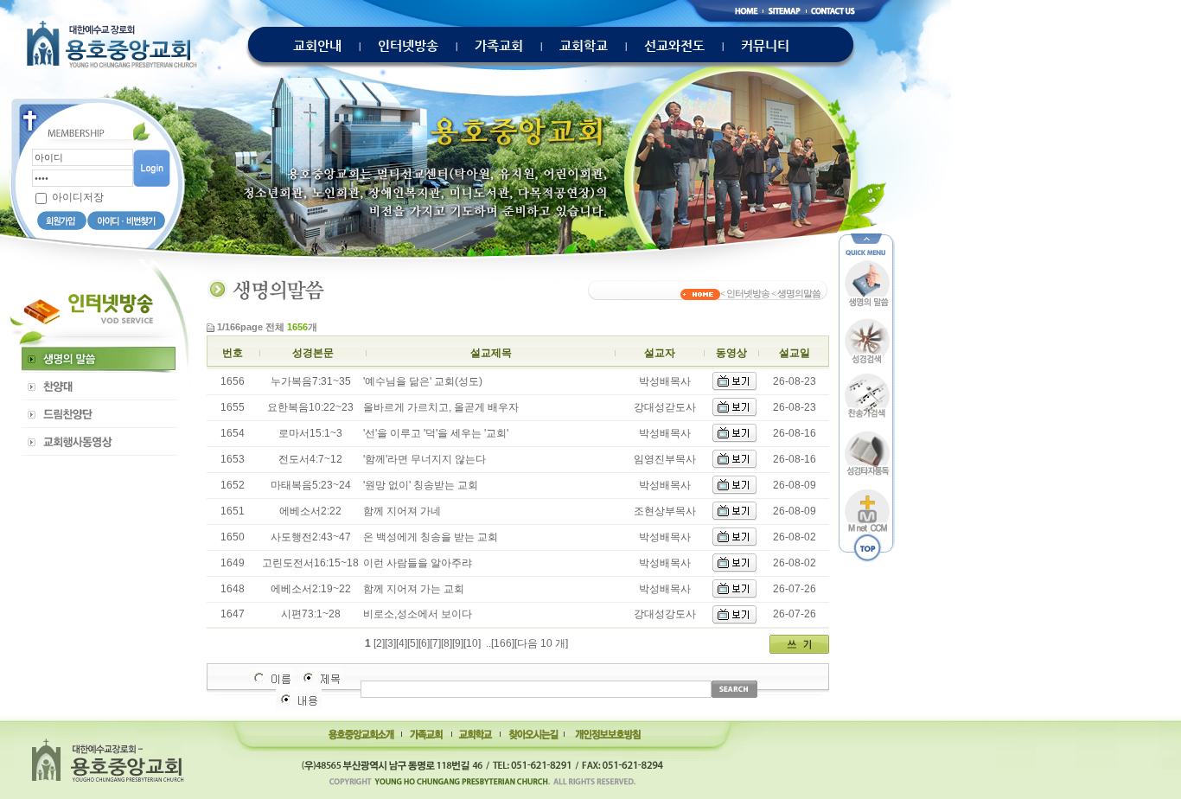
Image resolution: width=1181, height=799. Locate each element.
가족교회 (499, 45)
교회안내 (317, 45)
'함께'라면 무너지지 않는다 (424, 459)
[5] (412, 643)
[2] (379, 643)
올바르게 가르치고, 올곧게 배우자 (441, 407)
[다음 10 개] (541, 643)
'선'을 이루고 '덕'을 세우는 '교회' (435, 433)
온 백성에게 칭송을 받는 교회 (430, 537)
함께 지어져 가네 (402, 511)
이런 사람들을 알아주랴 (417, 563)
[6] (424, 643)
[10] (472, 643)
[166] (502, 643)
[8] (446, 643)
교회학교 (583, 45)
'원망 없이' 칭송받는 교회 (420, 485)
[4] (401, 643)
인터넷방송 (408, 45)
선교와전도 (674, 45)
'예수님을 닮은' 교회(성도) (422, 381)
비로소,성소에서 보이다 (417, 614)
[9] (457, 643)
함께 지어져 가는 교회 (413, 589)
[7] (435, 643)
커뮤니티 (765, 45)
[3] (390, 643)
